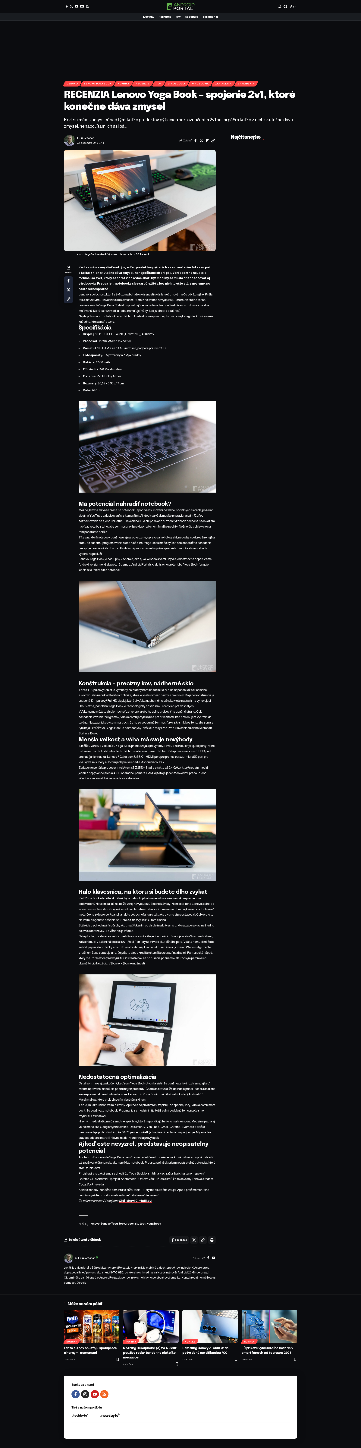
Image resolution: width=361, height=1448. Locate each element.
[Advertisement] (180, 49)
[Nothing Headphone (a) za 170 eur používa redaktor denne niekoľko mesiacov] (151, 1326)
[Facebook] (67, 6)
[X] (71, 6)
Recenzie (143, 83)
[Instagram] (85, 1394)
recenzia (132, 1223)
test (143, 1223)
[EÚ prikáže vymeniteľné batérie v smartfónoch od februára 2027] (269, 1326)
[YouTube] (76, 6)
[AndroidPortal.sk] (180, 6)
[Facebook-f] (75, 1394)
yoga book (154, 1223)
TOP (158, 83)
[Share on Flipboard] (207, 140)
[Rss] (87, 6)
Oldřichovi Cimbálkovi (135, 1201)
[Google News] (82, 6)
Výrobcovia (176, 83)
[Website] (203, 1258)
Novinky (123, 83)
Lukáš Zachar (85, 138)
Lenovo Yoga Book (97, 83)
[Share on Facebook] (195, 140)
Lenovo (72, 83)
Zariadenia (223, 83)
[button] (285, 6)
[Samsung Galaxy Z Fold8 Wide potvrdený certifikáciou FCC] (210, 1326)
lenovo (94, 1223)
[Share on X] (201, 140)
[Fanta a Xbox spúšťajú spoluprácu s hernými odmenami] (91, 1326)
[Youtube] (95, 1394)
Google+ (82, 1282)
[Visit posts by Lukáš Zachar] (69, 140)
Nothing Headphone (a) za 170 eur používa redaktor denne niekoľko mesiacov (149, 1353)
